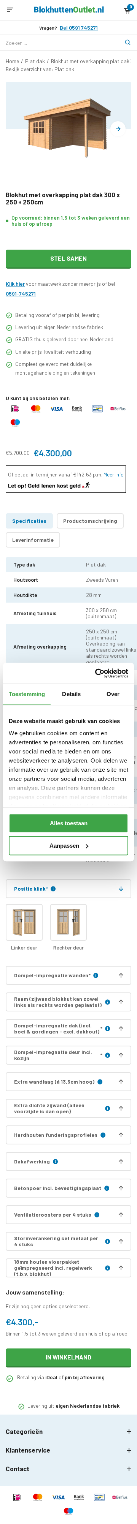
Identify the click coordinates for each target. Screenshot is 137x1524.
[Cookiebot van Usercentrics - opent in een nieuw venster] (96, 673)
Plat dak (35, 61)
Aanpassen (64, 845)
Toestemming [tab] (27, 694)
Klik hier (15, 283)
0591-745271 (21, 293)
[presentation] (118, 128)
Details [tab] (71, 694)
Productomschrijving (90, 520)
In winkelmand (68, 1357)
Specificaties (29, 520)
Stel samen (68, 258)
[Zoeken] (123, 42)
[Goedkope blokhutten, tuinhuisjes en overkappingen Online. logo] (69, 10)
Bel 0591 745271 (79, 28)
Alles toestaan (69, 823)
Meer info (114, 474)
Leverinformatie (33, 539)
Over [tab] (113, 694)
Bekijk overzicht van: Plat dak (40, 69)
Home (12, 61)
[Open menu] (10, 10)
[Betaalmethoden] (15, 412)
